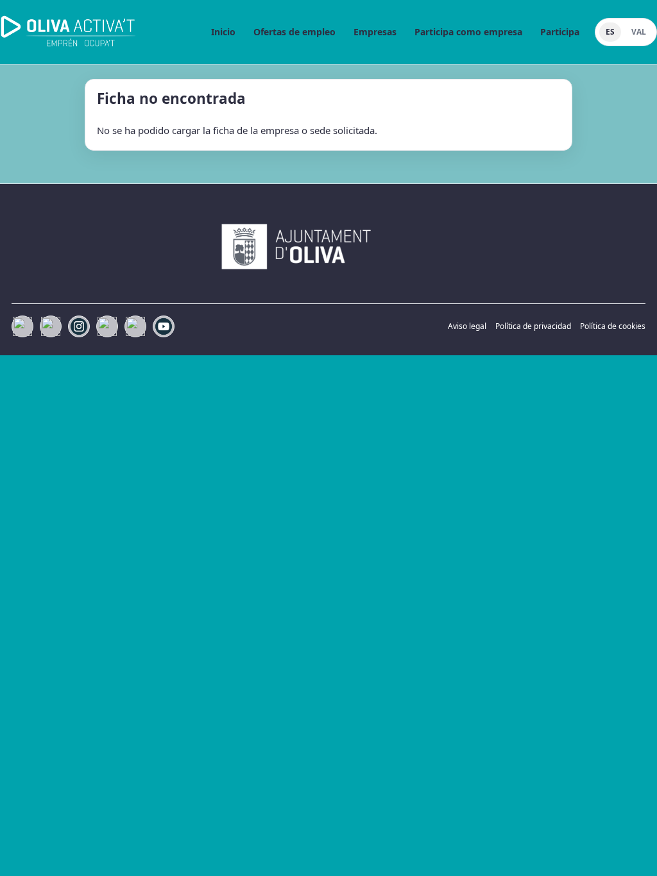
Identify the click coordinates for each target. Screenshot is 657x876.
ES (610, 31)
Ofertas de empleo (294, 32)
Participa (559, 32)
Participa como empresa (468, 32)
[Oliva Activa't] (68, 32)
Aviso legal (467, 326)
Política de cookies (612, 326)
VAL (638, 31)
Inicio (223, 32)
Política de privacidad (533, 326)
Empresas (375, 32)
